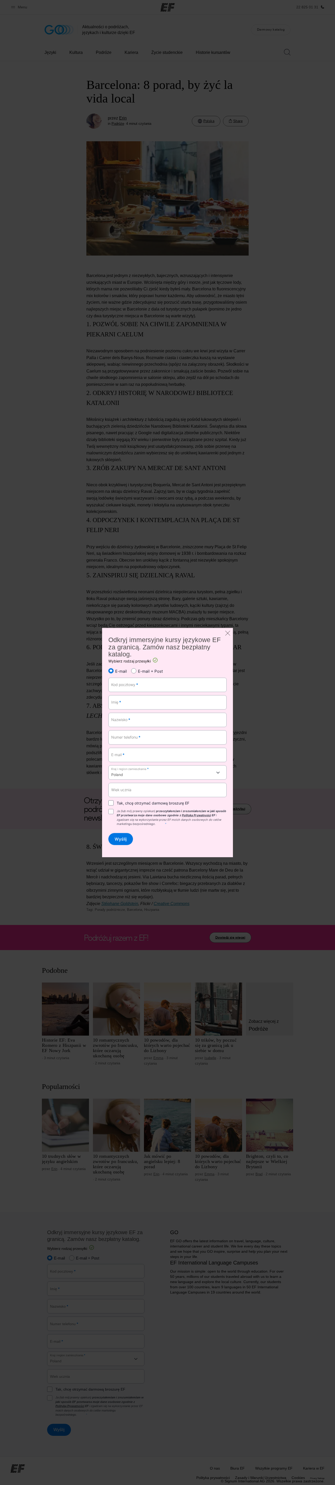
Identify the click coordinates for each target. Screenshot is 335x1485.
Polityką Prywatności (196, 815)
